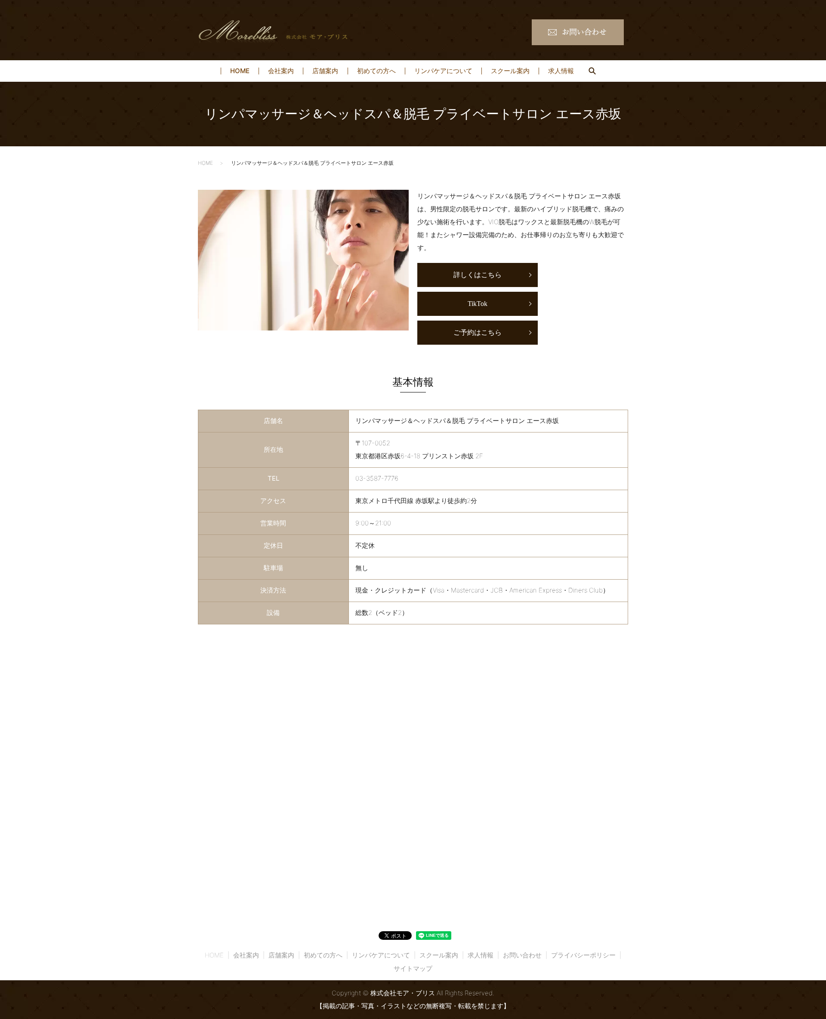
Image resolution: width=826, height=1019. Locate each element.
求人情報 (561, 71)
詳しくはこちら (477, 274)
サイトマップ (413, 968)
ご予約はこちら (477, 332)
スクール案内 (510, 71)
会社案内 (281, 71)
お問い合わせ (522, 955)
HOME (240, 71)
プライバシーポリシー (583, 955)
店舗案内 (325, 71)
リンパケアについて (443, 71)
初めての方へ (376, 71)
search (592, 71)
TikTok (477, 303)
